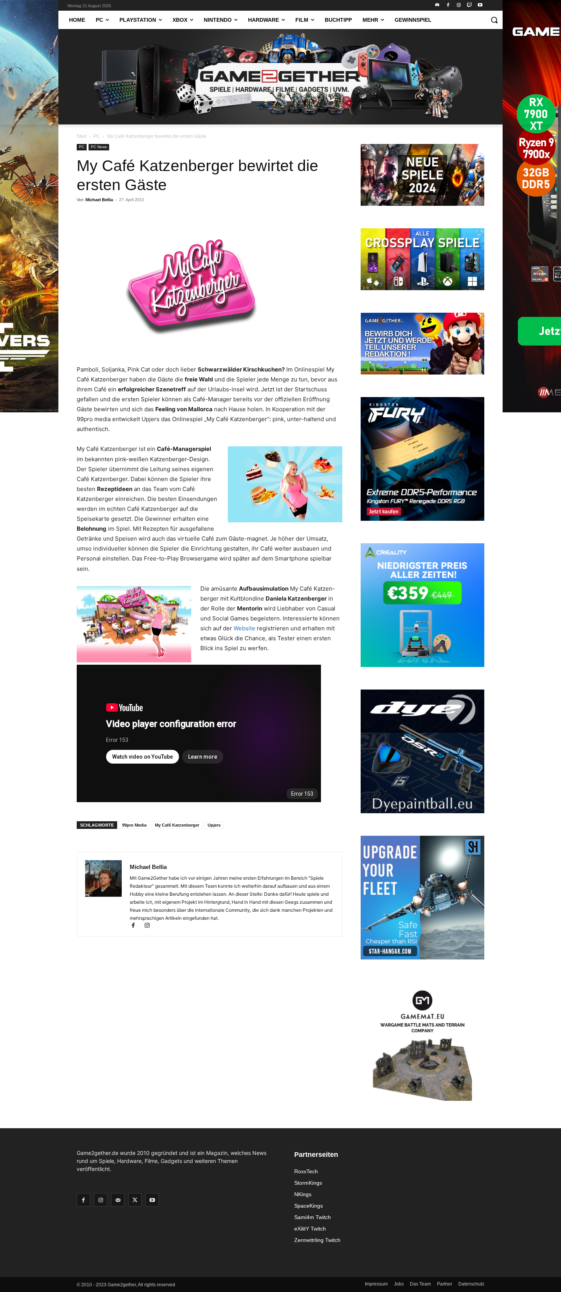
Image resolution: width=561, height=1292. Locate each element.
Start (81, 136)
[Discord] (437, 5)
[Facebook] (448, 5)
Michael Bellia (99, 199)
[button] (494, 20)
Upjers (214, 825)
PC (97, 136)
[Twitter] (135, 1199)
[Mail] (117, 1199)
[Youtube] (480, 5)
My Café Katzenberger (177, 825)
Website (245, 628)
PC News (99, 147)
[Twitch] (469, 5)
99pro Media (134, 825)
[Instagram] (459, 5)
